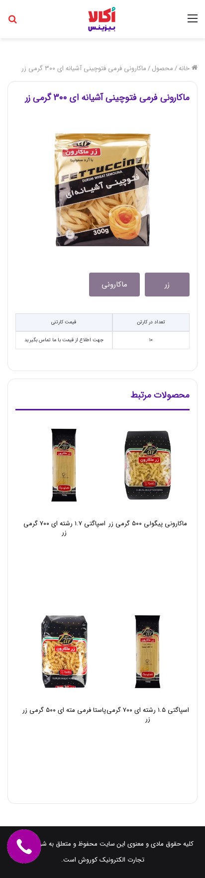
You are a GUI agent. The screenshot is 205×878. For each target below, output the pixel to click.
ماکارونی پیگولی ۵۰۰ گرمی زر (147, 523)
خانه (185, 68)
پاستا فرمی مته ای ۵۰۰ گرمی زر (64, 710)
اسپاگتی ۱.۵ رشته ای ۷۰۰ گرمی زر (147, 714)
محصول (162, 68)
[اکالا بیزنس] (103, 19)
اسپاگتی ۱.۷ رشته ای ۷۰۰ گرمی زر (64, 528)
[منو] (193, 22)
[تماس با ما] (24, 846)
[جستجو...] (12, 22)
